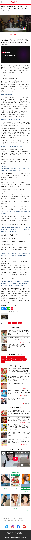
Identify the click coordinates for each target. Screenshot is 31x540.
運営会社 (21, 533)
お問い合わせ (14, 532)
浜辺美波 (14, 359)
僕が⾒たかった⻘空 (6, 359)
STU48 (12, 356)
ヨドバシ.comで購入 (25, 491)
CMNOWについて (7, 532)
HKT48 (3, 361)
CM (8, 356)
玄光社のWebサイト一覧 (13, 533)
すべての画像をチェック (15, 34)
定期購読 (5, 488)
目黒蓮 (20, 323)
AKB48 (17, 356)
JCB (9, 323)
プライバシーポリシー (23, 532)
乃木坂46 (23, 356)
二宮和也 (15, 323)
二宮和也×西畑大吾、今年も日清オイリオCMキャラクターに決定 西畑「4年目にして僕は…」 (19, 346)
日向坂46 (20, 359)
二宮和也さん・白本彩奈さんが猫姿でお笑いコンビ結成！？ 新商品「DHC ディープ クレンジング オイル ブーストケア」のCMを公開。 (18, 332)
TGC (25, 359)
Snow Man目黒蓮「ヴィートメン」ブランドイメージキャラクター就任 (18, 338)
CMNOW (4, 356)
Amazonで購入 (5, 491)
